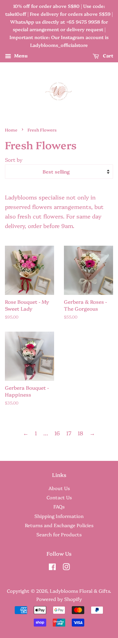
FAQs (59, 506)
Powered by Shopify (59, 599)
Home (11, 130)
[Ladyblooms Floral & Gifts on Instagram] (66, 568)
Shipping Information (59, 516)
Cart (107, 55)
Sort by (14, 159)
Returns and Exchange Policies (59, 525)
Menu (20, 55)
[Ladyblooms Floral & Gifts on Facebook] (52, 568)
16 (57, 433)
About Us (59, 488)
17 (68, 433)
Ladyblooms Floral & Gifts (80, 590)
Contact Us (59, 497)
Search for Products (59, 534)
